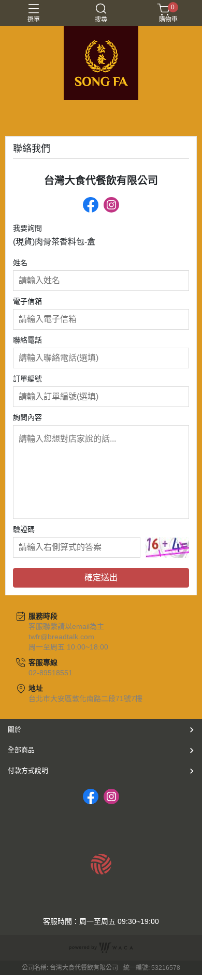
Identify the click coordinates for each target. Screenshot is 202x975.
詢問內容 (27, 417)
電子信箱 (27, 301)
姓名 (20, 262)
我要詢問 (27, 228)
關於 (14, 729)
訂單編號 (27, 379)
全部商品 (21, 750)
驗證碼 (24, 529)
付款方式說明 (28, 770)
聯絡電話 (27, 340)
